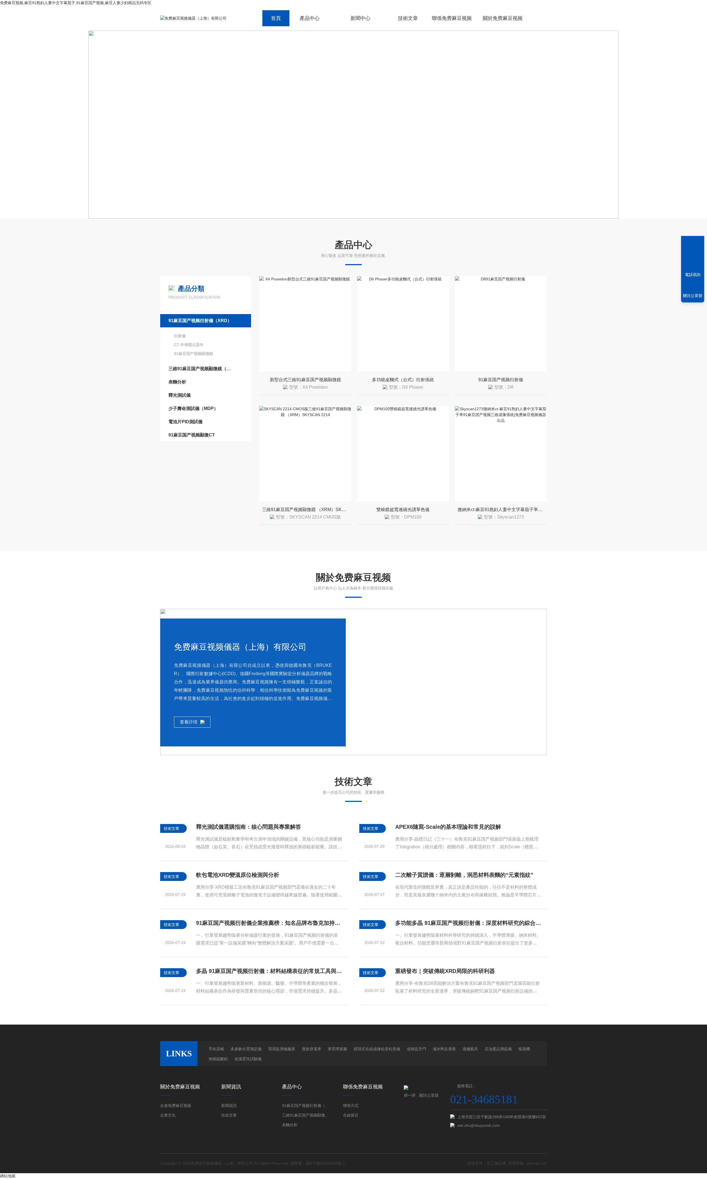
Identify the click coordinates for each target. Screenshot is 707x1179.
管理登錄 (516, 1163)
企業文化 (168, 1115)
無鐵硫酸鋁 (218, 1059)
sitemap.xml (536, 1163)
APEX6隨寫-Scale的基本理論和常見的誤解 (448, 827)
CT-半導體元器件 (189, 345)
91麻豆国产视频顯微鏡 (193, 353)
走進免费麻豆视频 (175, 1105)
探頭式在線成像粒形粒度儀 (377, 1049)
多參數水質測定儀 (246, 1049)
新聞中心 (360, 18)
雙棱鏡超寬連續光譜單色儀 (402, 509)
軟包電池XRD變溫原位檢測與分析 (237, 875)
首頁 (276, 18)
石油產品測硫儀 (498, 1049)
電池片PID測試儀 (185, 421)
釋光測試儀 (179, 395)
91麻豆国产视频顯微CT (191, 435)
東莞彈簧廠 (337, 1049)
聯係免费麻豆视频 (452, 18)
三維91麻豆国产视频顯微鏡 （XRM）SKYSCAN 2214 (306, 509)
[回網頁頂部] (693, 254)
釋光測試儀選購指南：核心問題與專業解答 (248, 827)
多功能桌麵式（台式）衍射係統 (403, 379)
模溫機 (524, 1049)
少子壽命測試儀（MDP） (193, 408)
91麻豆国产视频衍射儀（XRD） (200, 320)
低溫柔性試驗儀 (248, 1059)
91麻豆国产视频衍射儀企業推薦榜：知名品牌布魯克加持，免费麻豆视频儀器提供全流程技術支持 (269, 923)
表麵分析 (177, 382)
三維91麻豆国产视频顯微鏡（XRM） (200, 368)
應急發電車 (311, 1049)
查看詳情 (188, 722)
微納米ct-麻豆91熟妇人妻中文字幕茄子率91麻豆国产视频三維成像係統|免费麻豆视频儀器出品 (502, 509)
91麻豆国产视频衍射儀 (500, 379)
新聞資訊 (229, 1105)
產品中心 (310, 18)
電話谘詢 (692, 274)
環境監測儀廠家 (281, 1049)
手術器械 (216, 1049)
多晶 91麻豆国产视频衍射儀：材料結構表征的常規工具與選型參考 (269, 971)
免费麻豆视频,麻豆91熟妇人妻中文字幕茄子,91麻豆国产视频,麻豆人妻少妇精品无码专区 (75, 3)
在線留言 (350, 1115)
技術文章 (408, 18)
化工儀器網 (496, 1163)
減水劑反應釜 (444, 1049)
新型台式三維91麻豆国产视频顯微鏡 (305, 379)
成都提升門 (416, 1049)
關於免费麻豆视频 (503, 18)
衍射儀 (180, 336)
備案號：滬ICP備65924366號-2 (317, 1163)
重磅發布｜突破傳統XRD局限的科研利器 (445, 971)
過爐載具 (470, 1049)
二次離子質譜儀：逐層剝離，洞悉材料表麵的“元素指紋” (464, 875)
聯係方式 (350, 1105)
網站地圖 (7, 1176)
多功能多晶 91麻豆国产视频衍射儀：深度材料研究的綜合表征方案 (468, 923)
